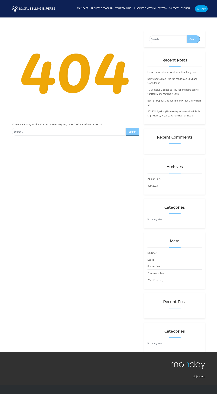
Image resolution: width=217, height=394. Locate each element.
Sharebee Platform (145, 8)
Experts (162, 8)
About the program (102, 8)
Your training (123, 8)
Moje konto (199, 376)
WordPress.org (155, 280)
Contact (174, 8)
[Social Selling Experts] (34, 8)
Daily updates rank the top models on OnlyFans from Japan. (172, 81)
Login (203, 8)
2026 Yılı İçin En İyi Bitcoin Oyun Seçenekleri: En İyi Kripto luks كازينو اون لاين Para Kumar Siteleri (173, 113)
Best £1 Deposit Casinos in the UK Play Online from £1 (174, 102)
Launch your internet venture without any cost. (172, 72)
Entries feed (154, 266)
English (185, 8)
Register (151, 253)
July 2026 (152, 185)
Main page (82, 8)
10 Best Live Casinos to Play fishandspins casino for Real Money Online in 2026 (173, 91)
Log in (150, 259)
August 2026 (154, 179)
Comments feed (156, 273)
